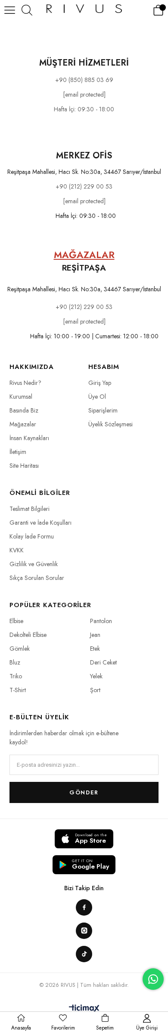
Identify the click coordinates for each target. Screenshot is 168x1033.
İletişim (17, 451)
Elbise (16, 621)
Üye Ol (97, 396)
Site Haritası (24, 465)
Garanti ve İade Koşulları (40, 522)
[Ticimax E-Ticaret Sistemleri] (84, 1009)
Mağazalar (22, 424)
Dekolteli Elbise (28, 634)
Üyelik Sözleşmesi (110, 424)
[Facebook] (84, 907)
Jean (95, 634)
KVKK (16, 550)
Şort (95, 690)
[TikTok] (84, 954)
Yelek (96, 676)
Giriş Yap (99, 382)
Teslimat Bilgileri (29, 508)
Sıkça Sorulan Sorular (36, 577)
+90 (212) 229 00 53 (84, 186)
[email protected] (84, 201)
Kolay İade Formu (31, 536)
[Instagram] (84, 931)
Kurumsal (20, 396)
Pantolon (101, 621)
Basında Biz (23, 410)
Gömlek (19, 648)
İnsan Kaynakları (29, 438)
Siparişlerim (103, 410)
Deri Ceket (103, 662)
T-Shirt (17, 690)
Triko (15, 676)
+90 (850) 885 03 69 (84, 80)
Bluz (14, 662)
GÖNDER (83, 792)
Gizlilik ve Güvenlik (33, 564)
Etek (95, 648)
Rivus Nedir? (25, 382)
